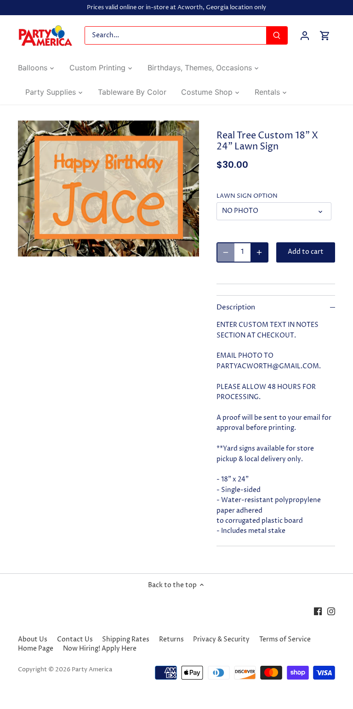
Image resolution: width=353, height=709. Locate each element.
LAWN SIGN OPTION (247, 196)
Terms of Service (285, 639)
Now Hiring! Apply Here (100, 648)
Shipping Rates (125, 639)
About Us (32, 639)
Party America (92, 670)
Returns (171, 639)
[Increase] (259, 252)
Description (235, 307)
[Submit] (276, 35)
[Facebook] (318, 611)
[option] (108, 188)
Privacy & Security (221, 639)
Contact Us (75, 639)
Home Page (35, 648)
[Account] (305, 35)
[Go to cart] (324, 35)
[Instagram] (331, 611)
